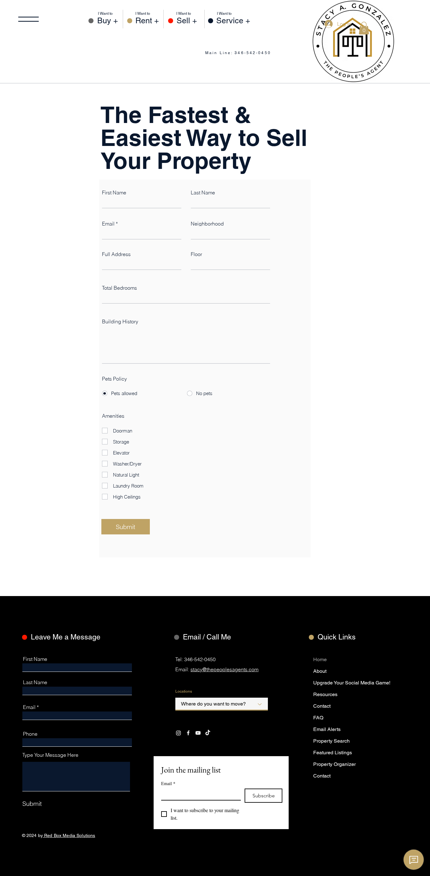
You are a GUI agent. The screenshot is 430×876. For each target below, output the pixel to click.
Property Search (331, 741)
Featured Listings (332, 753)
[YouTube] (198, 733)
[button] (28, 19)
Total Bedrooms (119, 287)
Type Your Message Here (50, 754)
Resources (325, 694)
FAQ (318, 718)
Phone (30, 733)
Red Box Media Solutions (69, 835)
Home (320, 659)
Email (108, 223)
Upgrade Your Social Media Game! (332, 683)
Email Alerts (327, 729)
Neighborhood (207, 223)
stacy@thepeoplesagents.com (224, 669)
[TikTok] (208, 733)
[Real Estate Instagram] (178, 733)
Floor (196, 254)
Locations (183, 691)
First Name (114, 192)
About (319, 671)
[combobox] (221, 704)
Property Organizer (332, 764)
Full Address (116, 254)
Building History (120, 321)
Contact (322, 706)
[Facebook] (188, 733)
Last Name (203, 192)
